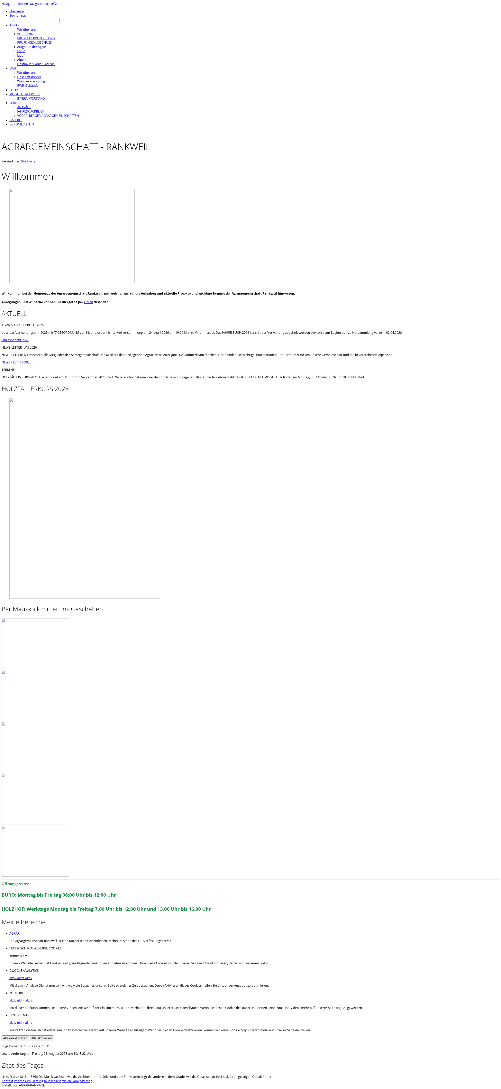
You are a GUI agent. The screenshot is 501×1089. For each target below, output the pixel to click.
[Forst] (35, 720)
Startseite (28, 161)
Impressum (22, 1081)
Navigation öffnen (15, 4)
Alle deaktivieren (15, 1038)
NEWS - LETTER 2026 (16, 362)
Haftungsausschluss (46, 1081)
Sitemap (86, 1081)
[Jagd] (35, 772)
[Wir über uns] (35, 668)
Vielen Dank (70, 1081)
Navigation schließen (44, 4)
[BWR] (35, 875)
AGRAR (14, 933)
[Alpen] (35, 823)
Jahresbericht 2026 (15, 340)
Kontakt (7, 1081)
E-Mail (88, 302)
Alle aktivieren (41, 1038)
